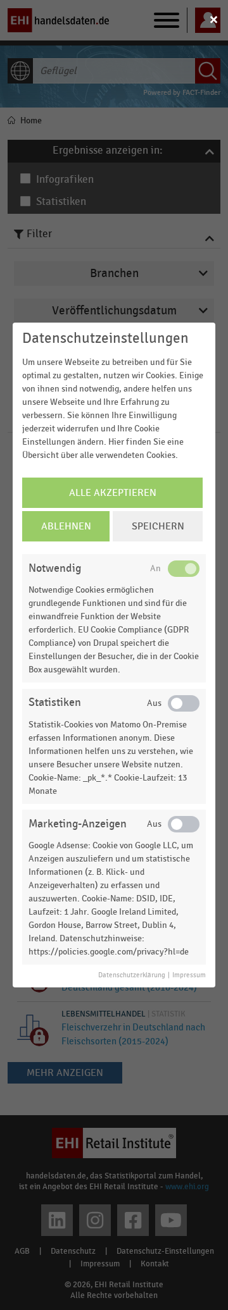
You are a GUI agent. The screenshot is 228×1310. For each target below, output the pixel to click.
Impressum (189, 975)
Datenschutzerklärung (131, 975)
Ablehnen (66, 526)
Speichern (158, 526)
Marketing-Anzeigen (77, 824)
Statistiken (54, 702)
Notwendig (54, 568)
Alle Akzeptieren (112, 492)
